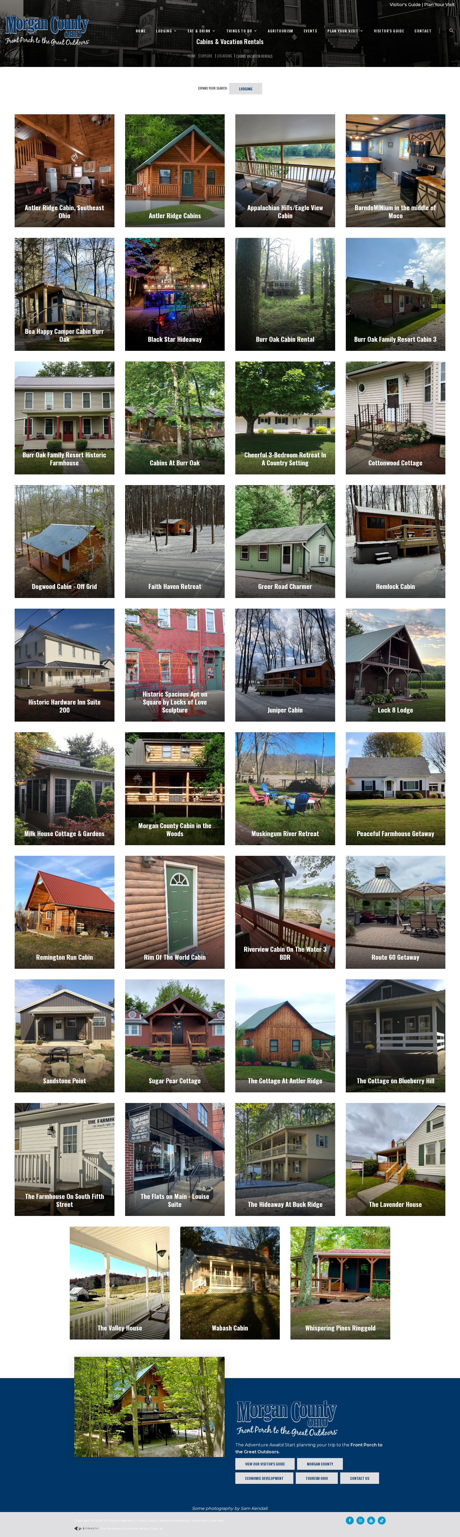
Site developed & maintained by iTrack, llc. (131, 1528)
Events (310, 31)
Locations (224, 55)
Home (141, 31)
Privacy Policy (146, 1520)
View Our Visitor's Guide (265, 1464)
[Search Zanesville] (451, 30)
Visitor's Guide (405, 4)
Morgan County (320, 1464)
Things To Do (239, 31)
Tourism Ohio (317, 1478)
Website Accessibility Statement (183, 1520)
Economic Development (264, 1478)
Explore (206, 55)
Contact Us (359, 1478)
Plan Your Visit (439, 4)
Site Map (217, 1520)
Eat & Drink (199, 31)
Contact (423, 31)
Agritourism (280, 31)
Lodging (164, 31)
